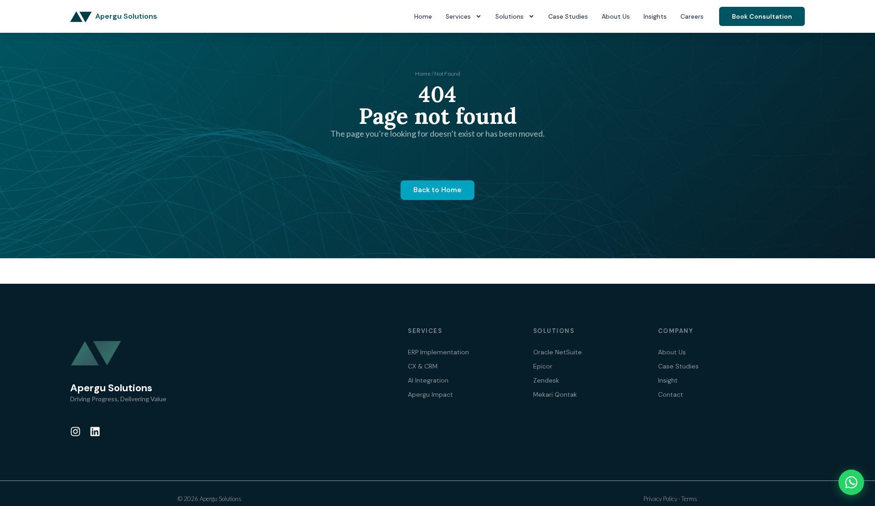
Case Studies (568, 16)
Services (458, 16)
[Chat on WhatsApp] (851, 482)
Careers (692, 16)
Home (423, 16)
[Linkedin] (95, 431)
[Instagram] (75, 431)
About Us (616, 16)
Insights (655, 16)
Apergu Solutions (126, 16)
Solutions (509, 16)
